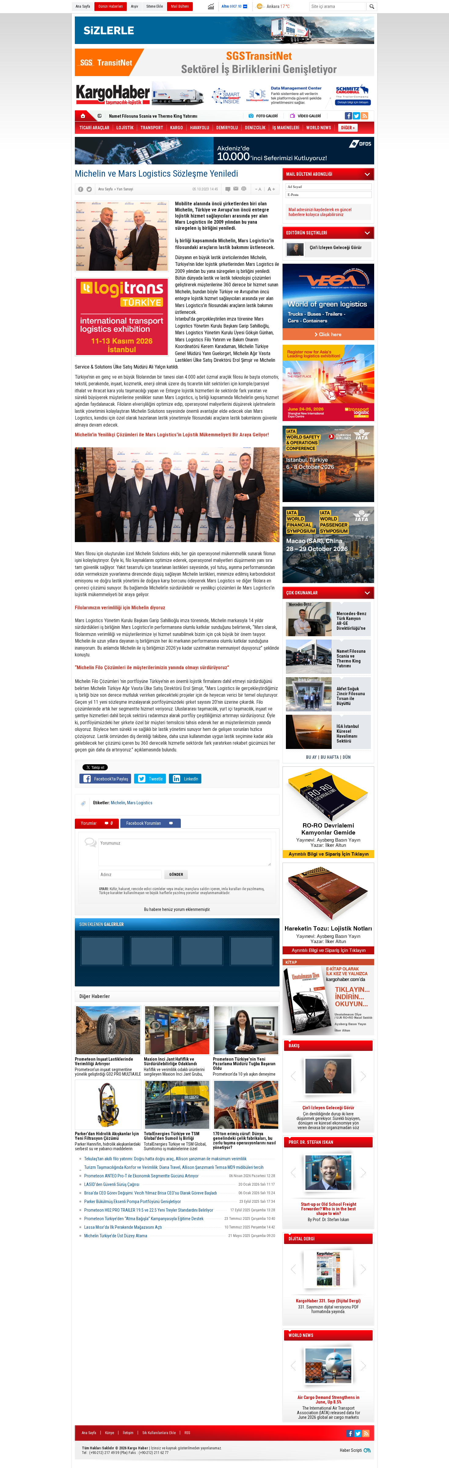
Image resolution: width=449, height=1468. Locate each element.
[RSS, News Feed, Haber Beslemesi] (364, 115)
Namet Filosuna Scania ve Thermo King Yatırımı (351, 658)
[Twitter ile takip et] (356, 115)
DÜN (347, 757)
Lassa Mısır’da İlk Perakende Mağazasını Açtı (123, 1227)
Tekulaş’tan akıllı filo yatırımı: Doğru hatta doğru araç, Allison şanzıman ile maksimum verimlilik (165, 1158)
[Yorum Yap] (228, 189)
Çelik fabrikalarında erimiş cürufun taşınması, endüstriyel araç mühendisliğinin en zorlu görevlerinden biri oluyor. (246, 1141)
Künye (109, 1433)
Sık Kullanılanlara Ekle (159, 1433)
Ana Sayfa (83, 6)
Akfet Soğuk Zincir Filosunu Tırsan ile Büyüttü (351, 696)
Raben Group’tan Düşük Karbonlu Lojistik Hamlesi (155, 116)
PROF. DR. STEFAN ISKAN (311, 1142)
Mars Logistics (139, 802)
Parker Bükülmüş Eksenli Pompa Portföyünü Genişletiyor (132, 1201)
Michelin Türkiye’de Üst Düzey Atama (115, 1235)
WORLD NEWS (301, 1335)
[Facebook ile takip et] (348, 115)
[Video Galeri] (306, 115)
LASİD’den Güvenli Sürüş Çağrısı (111, 1184)
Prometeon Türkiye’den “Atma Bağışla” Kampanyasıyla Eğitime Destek (143, 1218)
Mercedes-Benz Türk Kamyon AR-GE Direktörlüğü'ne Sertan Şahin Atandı (352, 621)
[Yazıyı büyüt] (271, 189)
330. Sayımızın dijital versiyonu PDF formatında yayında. (328, 1306)
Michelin (118, 802)
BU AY (311, 757)
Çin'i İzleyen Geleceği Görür (336, 247)
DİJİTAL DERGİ (302, 1238)
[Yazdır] (244, 189)
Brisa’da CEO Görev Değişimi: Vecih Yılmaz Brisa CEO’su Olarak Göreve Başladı (150, 1193)
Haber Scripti (351, 1450)
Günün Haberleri (110, 6)
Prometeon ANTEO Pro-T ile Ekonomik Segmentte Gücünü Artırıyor (141, 1175)
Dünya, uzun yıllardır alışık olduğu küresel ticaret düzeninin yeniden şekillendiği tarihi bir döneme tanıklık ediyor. (328, 1118)
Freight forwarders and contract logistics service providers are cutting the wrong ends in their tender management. (328, 1214)
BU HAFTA (330, 757)
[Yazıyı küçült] (257, 189)
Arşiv (134, 6)
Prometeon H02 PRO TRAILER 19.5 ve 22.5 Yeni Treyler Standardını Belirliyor (148, 1210)
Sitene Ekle (154, 6)
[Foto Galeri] (264, 115)
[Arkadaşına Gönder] (236, 189)
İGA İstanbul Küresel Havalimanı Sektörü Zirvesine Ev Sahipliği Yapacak (348, 733)
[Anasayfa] (86, 115)
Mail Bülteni (180, 6)
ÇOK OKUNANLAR (302, 592)
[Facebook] (80, 189)
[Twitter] (89, 189)
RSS (187, 1433)
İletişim (128, 1433)
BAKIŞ (294, 1045)
